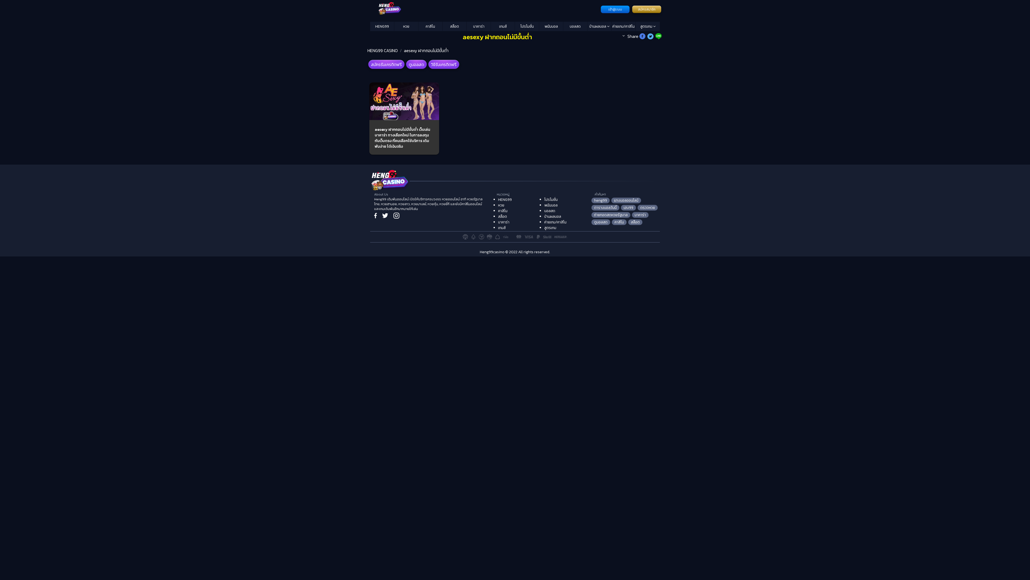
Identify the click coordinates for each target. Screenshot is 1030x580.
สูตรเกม (646, 26)
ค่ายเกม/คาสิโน (623, 26)
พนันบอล (551, 26)
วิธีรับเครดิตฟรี (444, 64)
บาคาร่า (478, 26)
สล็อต (454, 26)
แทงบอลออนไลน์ (626, 200)
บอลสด (575, 26)
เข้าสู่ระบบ (615, 9)
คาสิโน (430, 26)
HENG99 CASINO (382, 50)
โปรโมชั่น (527, 26)
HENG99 (382, 26)
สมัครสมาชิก (647, 9)
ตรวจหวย (647, 208)
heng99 (600, 200)
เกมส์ (503, 26)
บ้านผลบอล (598, 26)
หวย (406, 26)
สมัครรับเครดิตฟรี (386, 64)
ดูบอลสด (416, 64)
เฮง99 (628, 208)
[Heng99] (484, 9)
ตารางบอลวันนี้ (605, 208)
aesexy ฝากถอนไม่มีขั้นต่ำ (426, 50)
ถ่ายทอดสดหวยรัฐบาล (611, 215)
